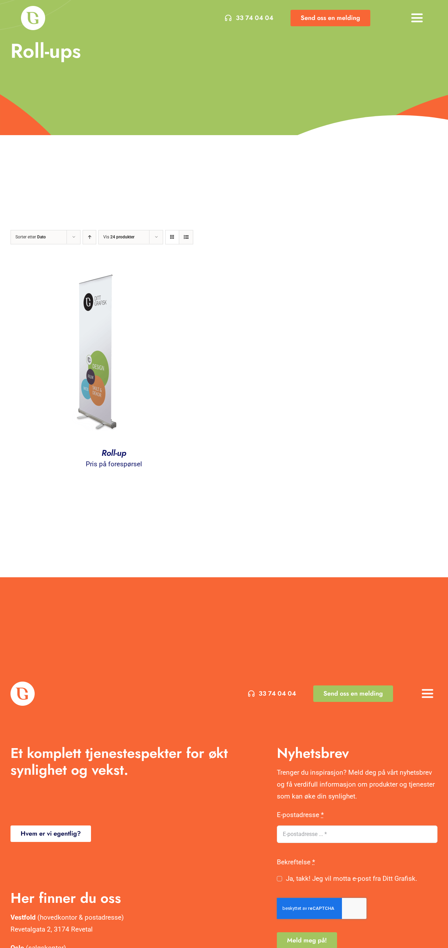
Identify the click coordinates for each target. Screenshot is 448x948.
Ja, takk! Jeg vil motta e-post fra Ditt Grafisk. (351, 878)
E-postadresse (300, 815)
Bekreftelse (296, 862)
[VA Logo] (33, 9)
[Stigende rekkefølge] (89, 237)
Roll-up (114, 453)
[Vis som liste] (186, 237)
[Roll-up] (98, 271)
